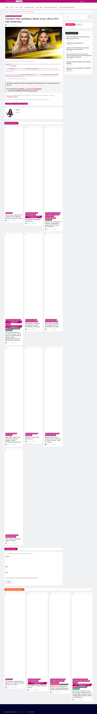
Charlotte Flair (8, 64)
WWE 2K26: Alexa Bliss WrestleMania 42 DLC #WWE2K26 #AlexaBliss (52, 325)
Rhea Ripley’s (12, 68)
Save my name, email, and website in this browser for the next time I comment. (22, 577)
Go (89, 17)
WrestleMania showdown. (12, 96)
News (11, 7)
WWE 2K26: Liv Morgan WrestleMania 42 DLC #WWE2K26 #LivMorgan (32, 325)
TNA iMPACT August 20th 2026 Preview (74, 43)
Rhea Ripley (25, 103)
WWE (16, 7)
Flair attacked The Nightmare (32, 68)
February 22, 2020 (32, 91)
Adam (48, 444)
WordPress (19, 712)
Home (6, 7)
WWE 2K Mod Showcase (50, 7)
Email (6, 572)
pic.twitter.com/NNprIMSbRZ (34, 89)
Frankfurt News (25, 712)
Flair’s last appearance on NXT (28, 74)
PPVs (21, 7)
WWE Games (39, 7)
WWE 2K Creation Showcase (67, 7)
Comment (7, 556)
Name (6, 566)
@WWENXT (21, 89)
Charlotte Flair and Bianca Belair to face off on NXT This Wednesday (21, 11)
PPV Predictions (29, 7)
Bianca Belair (14, 65)
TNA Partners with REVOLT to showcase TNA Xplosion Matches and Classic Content (13, 216)
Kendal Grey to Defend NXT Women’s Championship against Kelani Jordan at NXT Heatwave (59, 688)
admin (8, 24)
